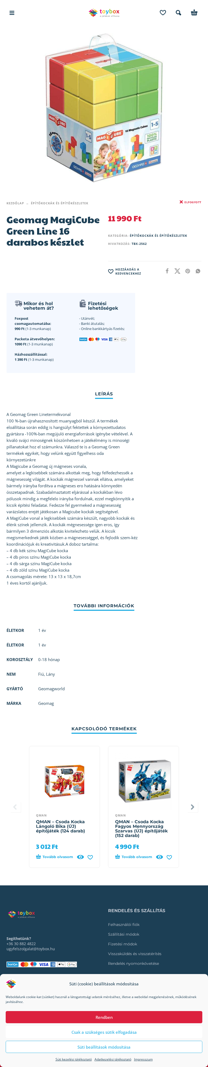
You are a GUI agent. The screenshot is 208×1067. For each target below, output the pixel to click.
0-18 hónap (49, 659)
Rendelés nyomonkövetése (133, 963)
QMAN (41, 815)
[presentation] (15, 807)
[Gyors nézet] (80, 857)
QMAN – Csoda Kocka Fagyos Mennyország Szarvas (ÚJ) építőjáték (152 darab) (141, 828)
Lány (50, 674)
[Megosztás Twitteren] (176, 271)
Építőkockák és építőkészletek (59, 203)
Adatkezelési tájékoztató (113, 1059)
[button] (12, 12)
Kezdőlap (15, 203)
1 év (42, 645)
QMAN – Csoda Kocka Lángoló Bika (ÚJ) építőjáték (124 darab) (60, 826)
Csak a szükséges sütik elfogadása (104, 1032)
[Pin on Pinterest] (186, 271)
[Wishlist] (163, 12)
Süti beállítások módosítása (104, 1047)
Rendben (104, 1017)
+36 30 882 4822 (21, 943)
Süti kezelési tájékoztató (74, 1059)
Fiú (41, 674)
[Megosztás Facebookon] (165, 271)
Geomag (46, 703)
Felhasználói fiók (123, 924)
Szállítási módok (123, 934)
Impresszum (143, 1059)
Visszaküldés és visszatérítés (134, 953)
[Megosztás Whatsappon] (196, 271)
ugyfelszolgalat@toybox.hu (30, 948)
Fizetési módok (122, 944)
